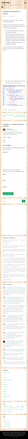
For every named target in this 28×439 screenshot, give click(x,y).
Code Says (5, 2)
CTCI (4, 407)
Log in (5, 419)
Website (5, 186)
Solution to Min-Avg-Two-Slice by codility (15, 307)
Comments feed (7, 423)
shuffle (21, 409)
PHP (8, 409)
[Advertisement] (14, 66)
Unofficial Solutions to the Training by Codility (16, 288)
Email (4, 180)
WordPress (9, 411)
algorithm (5, 406)
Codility (5, 377)
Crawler (11, 109)
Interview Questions (8, 379)
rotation (16, 409)
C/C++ (5, 375)
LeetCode (6, 386)
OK (10, 437)
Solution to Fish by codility (12, 325)
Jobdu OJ (5, 384)
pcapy (4, 409)
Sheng (13, 16)
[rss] (2, 7)
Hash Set (15, 109)
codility (17, 406)
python (12, 409)
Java (4, 382)
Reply (4, 142)
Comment (5, 152)
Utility (4, 411)
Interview (14, 407)
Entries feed (6, 421)
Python (5, 109)
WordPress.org (7, 426)
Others (5, 391)
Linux (5, 389)
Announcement (7, 372)
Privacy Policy (15, 437)
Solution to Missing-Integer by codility (14, 342)
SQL (4, 398)
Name (4, 174)
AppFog (10, 406)
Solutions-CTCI (7, 396)
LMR (22, 407)
